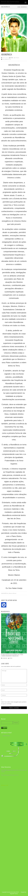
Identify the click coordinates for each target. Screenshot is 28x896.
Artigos (17, 57)
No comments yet (6, 59)
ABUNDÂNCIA (4, 593)
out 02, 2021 (5, 57)
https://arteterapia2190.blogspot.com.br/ (10, 775)
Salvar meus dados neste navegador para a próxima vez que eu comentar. (13, 702)
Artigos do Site (6, 735)
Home (18, 7)
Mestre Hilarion (12, 593)
